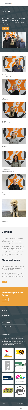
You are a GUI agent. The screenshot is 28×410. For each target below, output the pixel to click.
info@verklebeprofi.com (9, 330)
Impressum (18, 403)
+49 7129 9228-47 (8, 326)
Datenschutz (23, 403)
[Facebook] (7, 408)
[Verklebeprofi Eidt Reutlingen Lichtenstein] (7, 3)
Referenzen (5, 28)
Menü (23, 3)
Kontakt (4, 282)
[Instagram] (21, 408)
